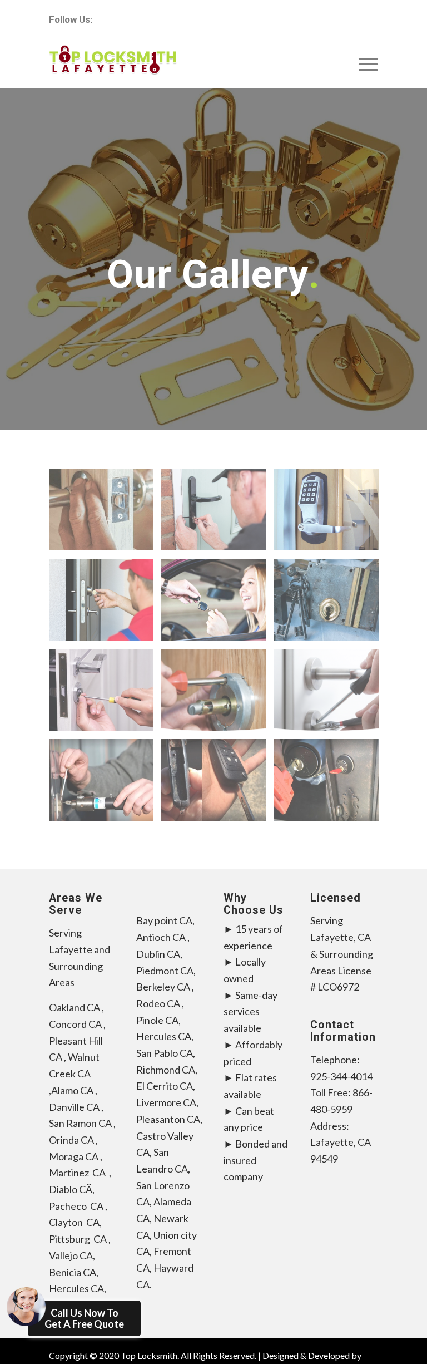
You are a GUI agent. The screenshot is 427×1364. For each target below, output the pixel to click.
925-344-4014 (341, 1076)
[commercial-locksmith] (330, 514)
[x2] (105, 514)
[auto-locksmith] (217, 604)
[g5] (217, 784)
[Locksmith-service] (217, 514)
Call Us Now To (84, 1318)
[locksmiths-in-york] (105, 694)
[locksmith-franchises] (330, 604)
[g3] (105, 784)
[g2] (330, 784)
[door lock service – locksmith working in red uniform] (105, 604)
